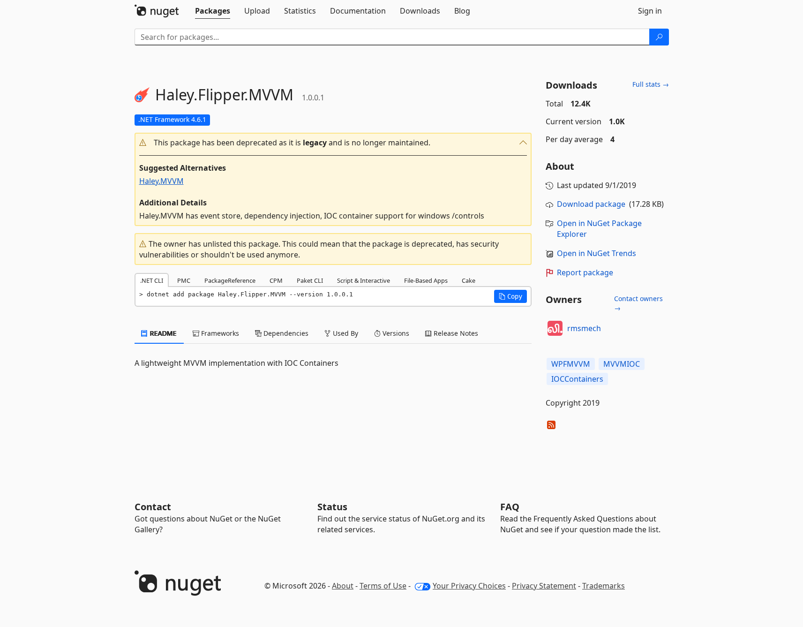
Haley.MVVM (161, 181)
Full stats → (650, 84)
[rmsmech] (555, 328)
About (342, 586)
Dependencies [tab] (285, 333)
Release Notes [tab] (455, 333)
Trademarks (603, 586)
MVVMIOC (621, 364)
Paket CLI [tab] (310, 280)
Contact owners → (638, 303)
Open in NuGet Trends (596, 253)
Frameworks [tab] (219, 333)
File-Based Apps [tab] (426, 280)
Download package (591, 204)
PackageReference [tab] (229, 280)
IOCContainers (577, 379)
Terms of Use (383, 586)
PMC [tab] (183, 280)
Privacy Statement (544, 586)
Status (332, 506)
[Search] (659, 37)
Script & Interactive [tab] (363, 280)
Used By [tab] (344, 333)
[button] (333, 142)
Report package (585, 272)
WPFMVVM (570, 364)
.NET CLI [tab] (151, 280)
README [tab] (162, 333)
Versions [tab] (395, 333)
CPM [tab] (276, 280)
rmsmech (584, 328)
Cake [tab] (468, 280)
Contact (153, 506)
